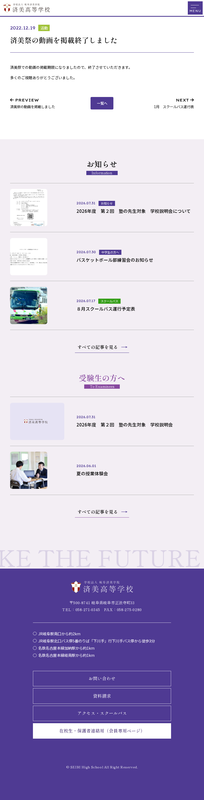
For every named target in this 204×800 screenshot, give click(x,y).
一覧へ (102, 103)
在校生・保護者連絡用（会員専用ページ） (102, 730)
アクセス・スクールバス (102, 713)
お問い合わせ (102, 678)
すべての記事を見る (97, 347)
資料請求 (102, 696)
